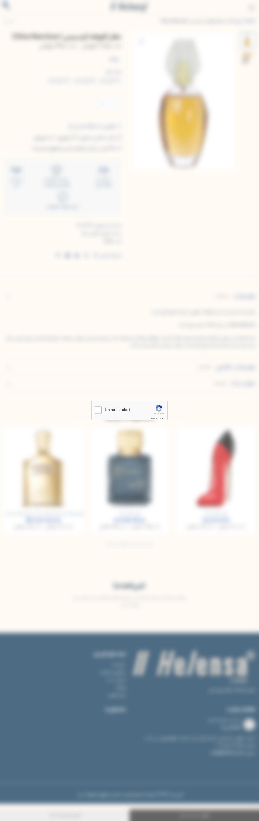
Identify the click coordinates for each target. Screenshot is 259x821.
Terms (162, 418)
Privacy (154, 418)
